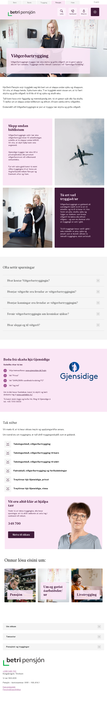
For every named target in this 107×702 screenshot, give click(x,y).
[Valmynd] (95, 12)
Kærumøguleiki (9, 687)
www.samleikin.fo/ (25, 395)
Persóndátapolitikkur (12, 690)
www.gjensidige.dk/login (35, 371)
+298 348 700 (9, 671)
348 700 (14, 523)
